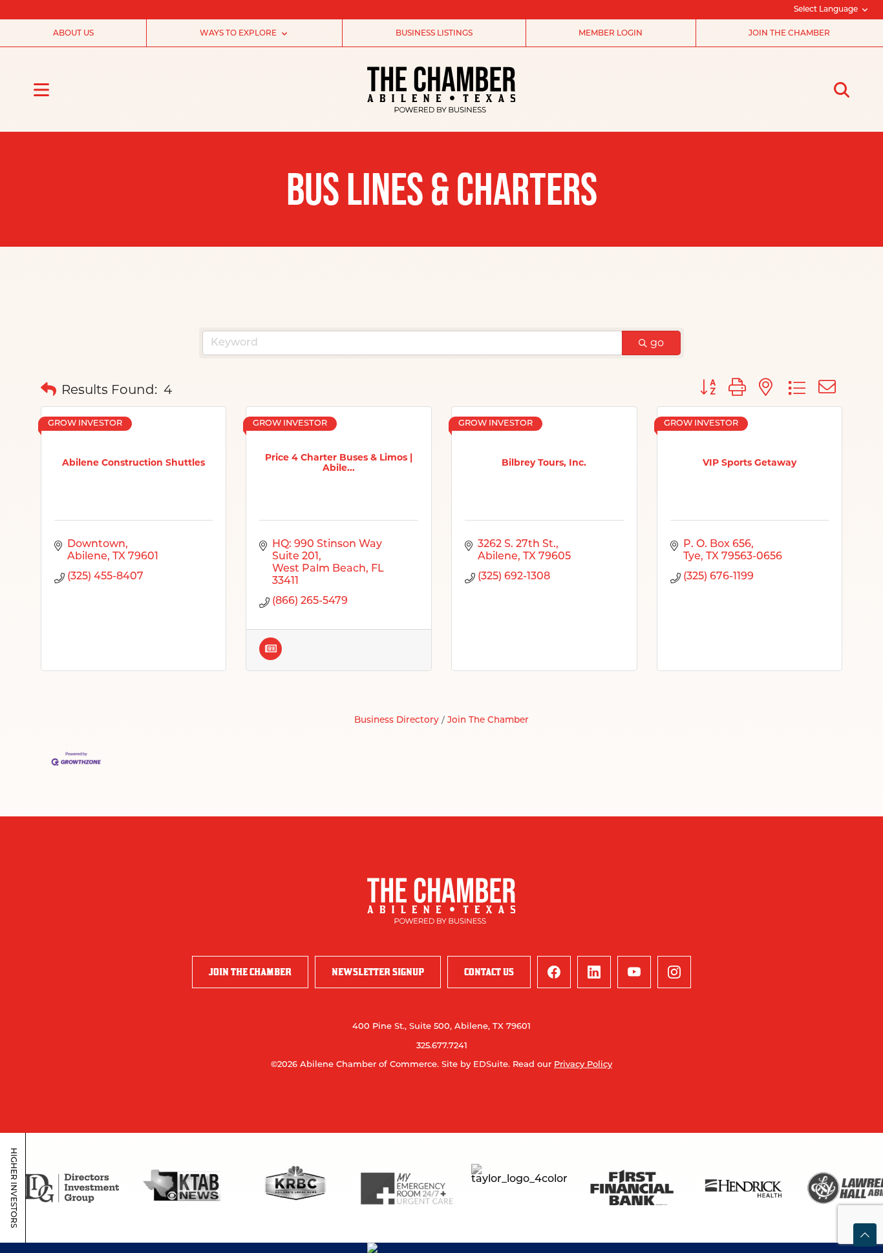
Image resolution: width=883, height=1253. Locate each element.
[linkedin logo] (594, 972)
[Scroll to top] (865, 1235)
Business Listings (434, 33)
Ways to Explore (238, 33)
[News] (270, 656)
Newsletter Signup (378, 971)
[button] (48, 389)
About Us (73, 33)
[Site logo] (441, 89)
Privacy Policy (583, 1065)
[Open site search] (841, 89)
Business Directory (396, 720)
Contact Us (489, 971)
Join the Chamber (789, 33)
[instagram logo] (674, 972)
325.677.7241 (441, 1046)
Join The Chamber (488, 720)
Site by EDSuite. (476, 1065)
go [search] (657, 343)
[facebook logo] (554, 972)
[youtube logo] (634, 972)
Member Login (611, 33)
